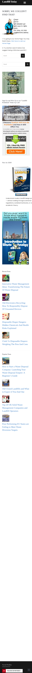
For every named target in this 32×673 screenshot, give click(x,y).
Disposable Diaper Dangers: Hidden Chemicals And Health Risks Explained (15, 325)
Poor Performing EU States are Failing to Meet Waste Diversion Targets (15, 427)
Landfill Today (9, 1)
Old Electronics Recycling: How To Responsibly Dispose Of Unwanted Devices (15, 306)
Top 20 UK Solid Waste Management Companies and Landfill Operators (14, 408)
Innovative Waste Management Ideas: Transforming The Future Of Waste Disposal (16, 287)
